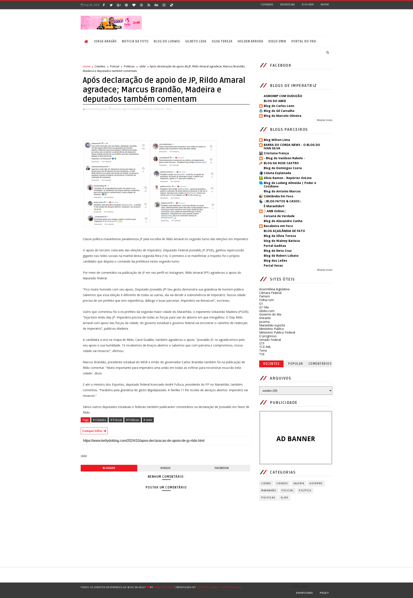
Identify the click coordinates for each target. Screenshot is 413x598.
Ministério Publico (271, 329)
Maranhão (268, 490)
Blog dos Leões (275, 260)
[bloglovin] (134, 5)
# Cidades (99, 420)
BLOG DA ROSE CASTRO (281, 163)
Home (325, 4)
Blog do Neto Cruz (278, 251)
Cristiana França (276, 153)
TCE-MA (265, 347)
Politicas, (159, 109)
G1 (261, 303)
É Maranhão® (274, 206)
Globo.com (266, 311)
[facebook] (103, 5)
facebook (222, 468)
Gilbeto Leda (195, 41)
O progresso (268, 336)
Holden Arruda (250, 41)
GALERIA (298, 483)
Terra (263, 350)
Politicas (129, 66)
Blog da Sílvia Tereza (280, 236)
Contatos (267, 4)
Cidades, (136, 109)
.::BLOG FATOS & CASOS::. (283, 201)
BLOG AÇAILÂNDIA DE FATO (284, 231)
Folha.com (266, 300)
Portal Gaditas (275, 246)
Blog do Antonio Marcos (282, 191)
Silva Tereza (222, 41)
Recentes (271, 364)
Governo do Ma (270, 314)
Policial (114, 66)
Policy (324, 593)
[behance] (156, 5)
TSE (262, 354)
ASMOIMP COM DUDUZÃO (283, 96)
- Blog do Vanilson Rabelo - (284, 158)
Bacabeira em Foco (278, 226)
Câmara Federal (270, 293)
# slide (147, 420)
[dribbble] (141, 5)
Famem (264, 296)
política (305, 490)
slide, (168, 109)
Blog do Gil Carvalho (279, 111)
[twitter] (111, 5)
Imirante (265, 318)
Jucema (264, 322)
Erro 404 (308, 4)
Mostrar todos (324, 120)
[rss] (149, 5)
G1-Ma (264, 307)
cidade (266, 483)
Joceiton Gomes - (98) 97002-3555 (219, 587)
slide (142, 66)
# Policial (116, 420)
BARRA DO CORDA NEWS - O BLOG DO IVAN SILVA (292, 146)
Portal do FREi (303, 41)
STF (262, 343)
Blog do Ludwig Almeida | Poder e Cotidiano (290, 184)
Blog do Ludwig (167, 41)
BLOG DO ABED (275, 101)
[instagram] (164, 5)
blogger (109, 468)
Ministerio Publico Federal (277, 332)
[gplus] (119, 5)
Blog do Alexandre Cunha (283, 221)
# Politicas (132, 420)
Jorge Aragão (105, 41)
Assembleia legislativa (274, 289)
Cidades (100, 66)
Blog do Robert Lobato (281, 255)
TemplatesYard (164, 587)
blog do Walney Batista (282, 241)
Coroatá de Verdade (279, 216)
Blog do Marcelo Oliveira (282, 116)
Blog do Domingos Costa (283, 168)
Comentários (320, 364)
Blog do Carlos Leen (279, 106)
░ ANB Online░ (275, 211)
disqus (165, 468)
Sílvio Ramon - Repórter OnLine (288, 178)
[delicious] (171, 5)
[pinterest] (126, 5)
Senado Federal (270, 340)
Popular (295, 364)
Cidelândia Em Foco (278, 196)
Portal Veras (273, 265)
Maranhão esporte (272, 325)
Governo (316, 483)
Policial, (148, 109)
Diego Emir (277, 41)
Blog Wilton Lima (277, 140)
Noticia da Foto (135, 41)
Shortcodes (304, 593)
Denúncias (287, 4)
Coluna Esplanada (277, 173)
